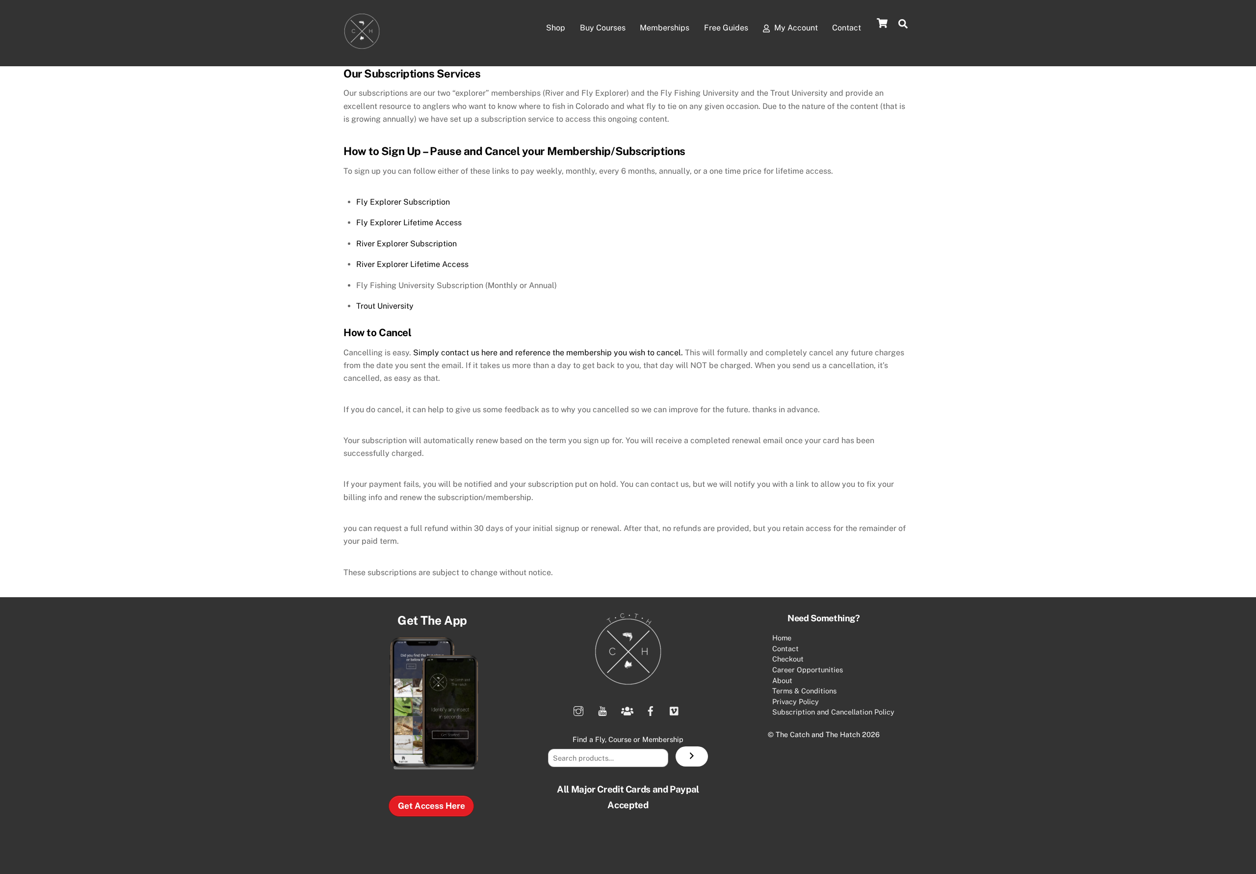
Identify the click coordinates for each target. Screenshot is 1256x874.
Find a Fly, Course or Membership (628, 739)
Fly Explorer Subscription (403, 202)
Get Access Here (431, 806)
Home (781, 638)
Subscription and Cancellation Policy (833, 712)
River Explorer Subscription (406, 243)
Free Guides (726, 27)
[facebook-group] (626, 709)
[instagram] (578, 709)
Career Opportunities (807, 669)
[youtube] (602, 709)
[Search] (692, 756)
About (782, 680)
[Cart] (882, 23)
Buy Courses (603, 27)
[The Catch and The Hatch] (361, 45)
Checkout (788, 659)
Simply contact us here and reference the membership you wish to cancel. (548, 352)
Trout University (385, 306)
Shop (555, 27)
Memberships (664, 27)
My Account (795, 27)
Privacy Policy (795, 701)
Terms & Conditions (804, 691)
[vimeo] (674, 709)
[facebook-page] (650, 709)
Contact (846, 27)
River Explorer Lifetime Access (412, 264)
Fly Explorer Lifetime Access (409, 222)
